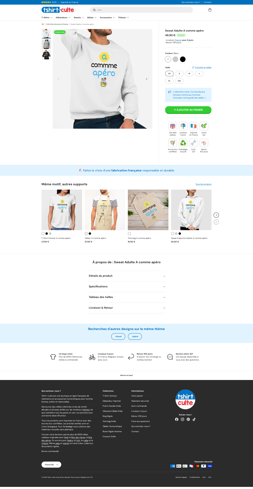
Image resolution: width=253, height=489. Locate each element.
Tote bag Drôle (109, 421)
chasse (45, 443)
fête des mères (78, 437)
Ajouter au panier (190, 109)
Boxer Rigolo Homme (112, 431)
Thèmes (122, 17)
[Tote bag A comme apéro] (148, 210)
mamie (66, 443)
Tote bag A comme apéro (139, 238)
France (178, 40)
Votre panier (137, 396)
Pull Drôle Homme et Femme (57, 24)
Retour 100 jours (139, 416)
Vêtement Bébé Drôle (113, 411)
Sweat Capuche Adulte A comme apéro (189, 238)
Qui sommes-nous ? (140, 426)
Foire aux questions (140, 421)
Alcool (119, 336)
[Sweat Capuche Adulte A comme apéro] (191, 210)
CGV (209, 477)
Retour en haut (126, 375)
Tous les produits (203, 184)
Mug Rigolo (108, 416)
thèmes (86, 409)
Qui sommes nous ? (191, 2)
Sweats (77, 17)
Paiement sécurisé (140, 401)
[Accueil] (43, 24)
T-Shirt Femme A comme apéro (56, 238)
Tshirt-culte (51, 477)
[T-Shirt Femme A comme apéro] (62, 210)
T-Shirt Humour (110, 396)
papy (57, 443)
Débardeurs (61, 17)
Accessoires (106, 17)
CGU (204, 477)
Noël (66, 437)
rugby (85, 440)
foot (78, 440)
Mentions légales (181, 477)
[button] (210, 10)
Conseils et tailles (203, 67)
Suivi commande (139, 406)
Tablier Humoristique (112, 426)
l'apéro (70, 440)
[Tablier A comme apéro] (105, 210)
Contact (207, 2)
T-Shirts (45, 17)
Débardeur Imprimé (112, 401)
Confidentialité (195, 477)
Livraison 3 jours (139, 411)
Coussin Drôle (109, 436)
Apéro (135, 336)
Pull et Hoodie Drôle (112, 406)
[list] (102, 79)
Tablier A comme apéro (95, 238)
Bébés (90, 17)
